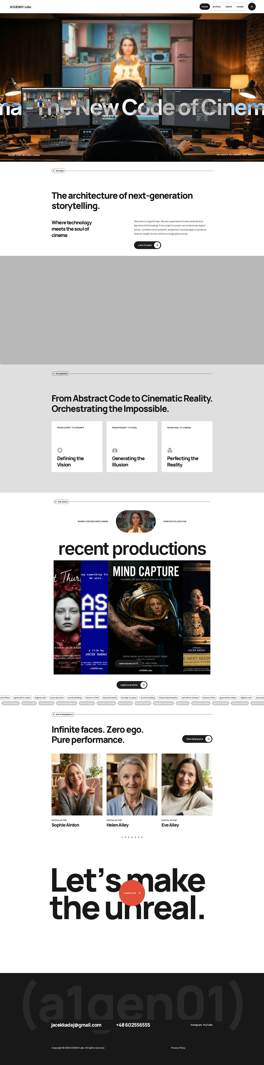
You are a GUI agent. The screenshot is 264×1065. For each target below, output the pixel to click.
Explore (68, 354)
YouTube (208, 1024)
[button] (147, 245)
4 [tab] (132, 837)
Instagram (196, 1024)
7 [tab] (142, 837)
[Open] (252, 6)
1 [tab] (122, 837)
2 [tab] (125, 837)
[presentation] (122, 837)
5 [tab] (135, 837)
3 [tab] (129, 837)
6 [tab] (139, 837)
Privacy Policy (178, 1047)
